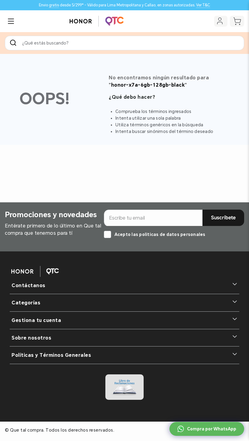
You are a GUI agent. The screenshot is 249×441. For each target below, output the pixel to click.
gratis (54, 5)
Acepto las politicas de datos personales (160, 234)
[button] (11, 21)
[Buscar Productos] (14, 43)
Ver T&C (203, 5)
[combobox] (124, 43)
